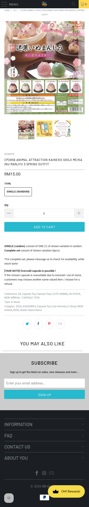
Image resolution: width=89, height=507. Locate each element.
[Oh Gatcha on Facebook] (37, 473)
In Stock (15, 302)
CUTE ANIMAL (60, 293)
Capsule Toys (43, 293)
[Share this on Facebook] (38, 324)
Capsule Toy (28, 293)
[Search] (74, 4)
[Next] (81, 68)
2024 (19, 306)
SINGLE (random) (18, 191)
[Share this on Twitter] (27, 324)
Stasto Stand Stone (31, 310)
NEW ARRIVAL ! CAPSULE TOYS (22, 297)
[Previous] (7, 68)
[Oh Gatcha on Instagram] (44, 473)
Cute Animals (58, 306)
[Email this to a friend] (60, 324)
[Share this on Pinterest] (49, 324)
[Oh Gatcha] (44, 4)
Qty (6, 205)
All (19, 293)
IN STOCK (74, 293)
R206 (16, 310)
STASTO (9, 154)
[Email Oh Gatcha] (52, 473)
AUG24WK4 (29, 306)
